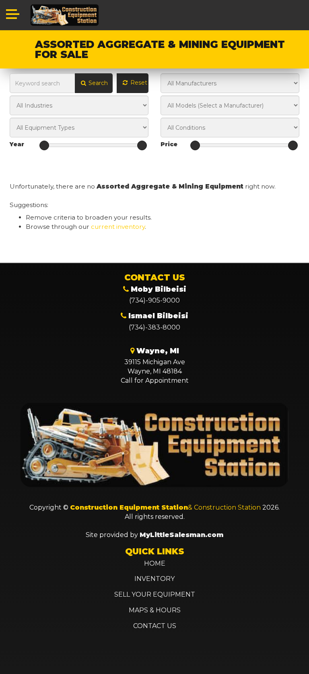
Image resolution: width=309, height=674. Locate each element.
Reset (138, 82)
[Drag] (44, 145)
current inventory (118, 226)
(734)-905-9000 (154, 300)
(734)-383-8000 (154, 327)
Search (97, 83)
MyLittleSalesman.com (181, 535)
